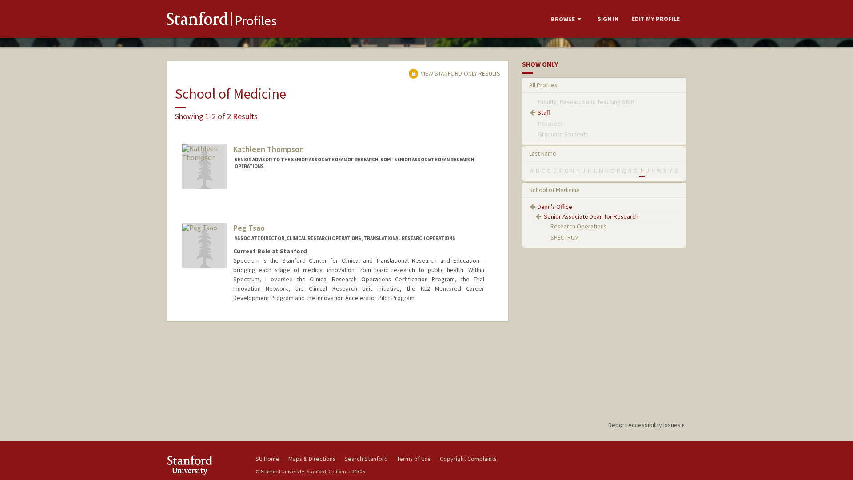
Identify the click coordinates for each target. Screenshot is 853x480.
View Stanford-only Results (459, 73)
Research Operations (578, 226)
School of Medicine (554, 190)
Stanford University (204, 465)
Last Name (542, 153)
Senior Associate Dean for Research (591, 216)
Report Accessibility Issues (645, 425)
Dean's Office (555, 207)
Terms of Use (414, 459)
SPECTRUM (564, 237)
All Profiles (543, 85)
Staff (544, 112)
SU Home (267, 459)
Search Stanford (366, 459)
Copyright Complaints (468, 459)
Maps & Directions (311, 459)
